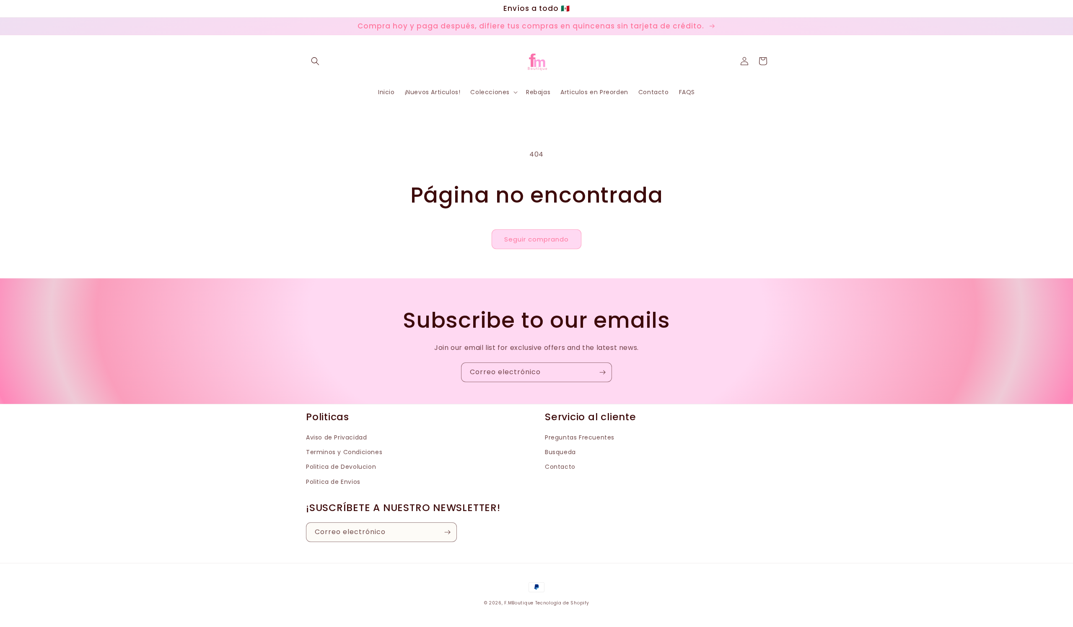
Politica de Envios (333, 482)
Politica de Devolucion (341, 467)
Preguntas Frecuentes (579, 437)
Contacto (560, 467)
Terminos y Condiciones (344, 452)
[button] (315, 61)
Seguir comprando (536, 239)
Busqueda (560, 452)
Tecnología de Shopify (562, 603)
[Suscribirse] (602, 372)
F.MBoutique (519, 603)
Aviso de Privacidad (336, 437)
